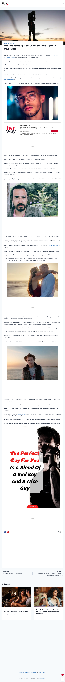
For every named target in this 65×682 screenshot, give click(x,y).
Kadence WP (42, 678)
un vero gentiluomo (53, 245)
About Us (21, 672)
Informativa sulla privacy (31, 672)
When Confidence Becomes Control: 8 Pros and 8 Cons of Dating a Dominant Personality (47, 611)
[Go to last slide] (4, 603)
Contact (44, 672)
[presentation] (16, 597)
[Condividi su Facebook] (5, 532)
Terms (39, 672)
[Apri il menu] (64, 4)
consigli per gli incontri (9, 43)
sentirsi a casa (21, 414)
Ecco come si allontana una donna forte (12, 572)
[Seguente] (61, 603)
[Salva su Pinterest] (8, 532)
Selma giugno (7, 51)
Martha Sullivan (40, 616)
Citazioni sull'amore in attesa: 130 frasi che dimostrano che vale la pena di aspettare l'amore (49, 573)
